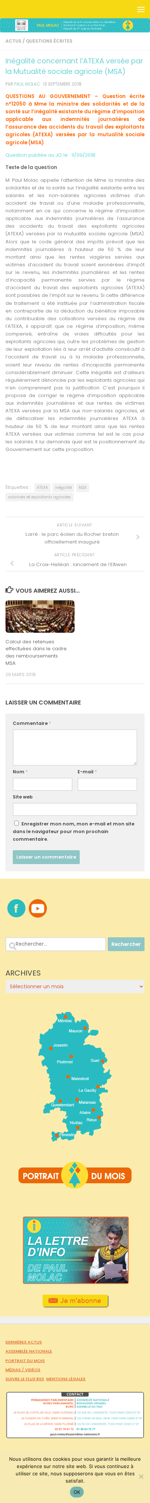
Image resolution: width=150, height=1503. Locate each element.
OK (77, 1492)
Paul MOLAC (27, 84)
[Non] (141, 1476)
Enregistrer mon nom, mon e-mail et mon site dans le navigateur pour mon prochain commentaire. (73, 831)
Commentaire (32, 723)
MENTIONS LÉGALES (66, 1379)
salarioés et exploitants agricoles (39, 497)
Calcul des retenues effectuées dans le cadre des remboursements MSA (36, 652)
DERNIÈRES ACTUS (23, 1342)
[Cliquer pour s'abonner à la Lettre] (75, 1305)
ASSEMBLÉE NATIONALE (28, 1351)
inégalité (63, 487)
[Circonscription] (75, 1139)
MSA (83, 487)
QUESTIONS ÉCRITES (49, 41)
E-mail (87, 772)
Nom (20, 772)
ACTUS (13, 41)
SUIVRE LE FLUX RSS (24, 1379)
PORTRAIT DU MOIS (25, 1360)
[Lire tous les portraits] (75, 1186)
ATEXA (42, 487)
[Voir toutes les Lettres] (75, 1282)
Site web (23, 797)
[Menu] (141, 9)
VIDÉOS (32, 1370)
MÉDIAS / (15, 1370)
